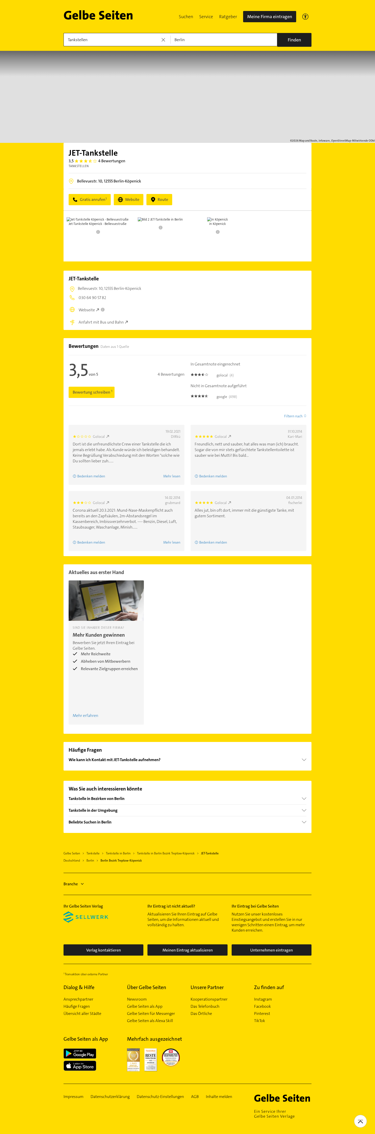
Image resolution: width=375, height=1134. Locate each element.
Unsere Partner (207, 987)
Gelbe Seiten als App (144, 1006)
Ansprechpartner (78, 999)
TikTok (259, 1020)
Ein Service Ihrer (274, 1114)
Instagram (263, 999)
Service (206, 17)
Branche (71, 884)
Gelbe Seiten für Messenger (151, 1013)
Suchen (186, 17)
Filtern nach (293, 416)
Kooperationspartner (209, 999)
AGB (195, 1096)
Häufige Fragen (77, 1006)
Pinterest (262, 1013)
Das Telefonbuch (205, 1006)
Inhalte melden (219, 1096)
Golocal (99, 436)
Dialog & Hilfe (79, 987)
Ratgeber (228, 17)
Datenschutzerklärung (110, 1096)
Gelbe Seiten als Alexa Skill (150, 1020)
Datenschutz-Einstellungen (160, 1096)
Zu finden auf (269, 987)
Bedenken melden (91, 476)
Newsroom (137, 999)
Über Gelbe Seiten (146, 987)
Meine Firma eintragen (269, 17)
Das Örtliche (201, 1013)
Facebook (262, 1006)
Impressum (73, 1096)
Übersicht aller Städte (82, 1013)
